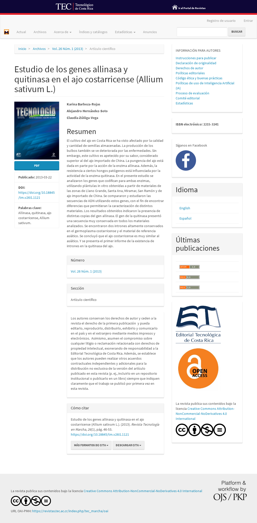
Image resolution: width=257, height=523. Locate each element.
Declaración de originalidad (196, 63)
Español (185, 218)
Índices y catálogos (93, 32)
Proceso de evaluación (192, 93)
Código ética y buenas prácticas (199, 78)
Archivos (40, 32)
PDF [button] (36, 165)
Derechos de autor (189, 68)
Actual (21, 32)
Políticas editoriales (190, 73)
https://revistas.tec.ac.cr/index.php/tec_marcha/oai (70, 511)
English (184, 208)
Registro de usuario (221, 20)
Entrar (248, 20)
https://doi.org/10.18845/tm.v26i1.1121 (100, 434)
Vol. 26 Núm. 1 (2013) (67, 48)
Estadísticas (184, 103)
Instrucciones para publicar (196, 58)
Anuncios (150, 32)
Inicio (22, 48)
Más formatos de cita (90, 445)
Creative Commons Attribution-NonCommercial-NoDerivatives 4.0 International (205, 413)
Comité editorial (188, 98)
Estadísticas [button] (124, 32)
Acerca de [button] (61, 32)
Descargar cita (127, 445)
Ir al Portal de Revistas (192, 8)
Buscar (236, 31)
